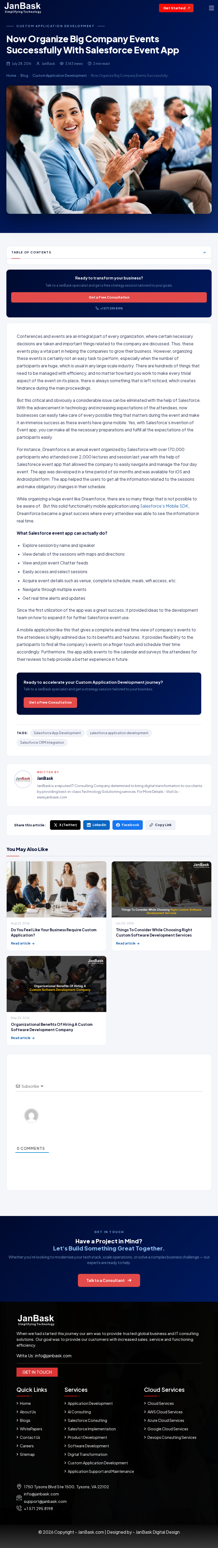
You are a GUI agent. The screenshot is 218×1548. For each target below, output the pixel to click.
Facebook (130, 825)
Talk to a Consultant (105, 1280)
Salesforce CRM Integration (42, 743)
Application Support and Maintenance (101, 1471)
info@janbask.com (53, 1355)
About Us (28, 1411)
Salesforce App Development (57, 733)
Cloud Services (161, 1403)
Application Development (90, 1403)
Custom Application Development (55, 26)
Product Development (87, 1437)
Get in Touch (37, 1372)
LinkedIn (99, 825)
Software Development (88, 1445)
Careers (27, 1445)
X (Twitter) (68, 825)
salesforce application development (119, 733)
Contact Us (30, 1437)
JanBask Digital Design (157, 1532)
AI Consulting (79, 1411)
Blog (24, 76)
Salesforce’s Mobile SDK (164, 505)
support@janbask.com (45, 1501)
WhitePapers (31, 1428)
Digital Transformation (87, 1454)
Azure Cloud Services (166, 1420)
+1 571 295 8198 (111, 308)
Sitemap (27, 1454)
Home (11, 76)
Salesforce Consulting (87, 1420)
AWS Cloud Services (165, 1411)
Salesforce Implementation (92, 1428)
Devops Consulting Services (172, 1437)
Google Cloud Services (168, 1428)
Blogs (25, 1420)
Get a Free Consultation (109, 297)
